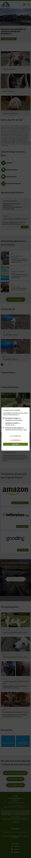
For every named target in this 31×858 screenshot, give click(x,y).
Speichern (15, 444)
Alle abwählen (15, 440)
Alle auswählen (15, 436)
